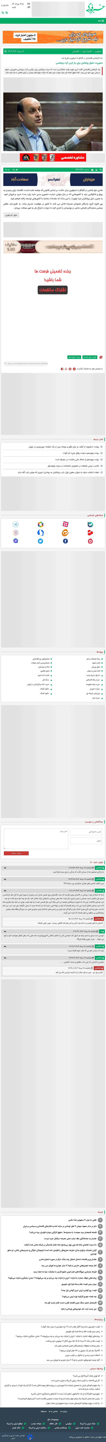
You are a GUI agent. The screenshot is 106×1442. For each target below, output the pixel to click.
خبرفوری (78, 1437)
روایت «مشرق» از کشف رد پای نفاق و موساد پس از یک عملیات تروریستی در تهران (64, 446)
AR (28, 7)
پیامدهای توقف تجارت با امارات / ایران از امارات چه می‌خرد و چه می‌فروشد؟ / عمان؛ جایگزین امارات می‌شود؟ (52, 1278)
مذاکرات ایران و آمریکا (37, 1427)
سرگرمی (69, 1423)
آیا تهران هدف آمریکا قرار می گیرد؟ (86, 1375)
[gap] (15, 544)
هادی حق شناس (90, 357)
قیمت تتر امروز (43, 675)
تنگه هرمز (16, 1427)
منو (100, 20)
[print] (96, 170)
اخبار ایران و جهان (93, 670)
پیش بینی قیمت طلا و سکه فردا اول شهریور (78, 1284)
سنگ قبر (46, 679)
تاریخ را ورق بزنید (93, 675)
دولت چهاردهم (74, 357)
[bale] (90, 527)
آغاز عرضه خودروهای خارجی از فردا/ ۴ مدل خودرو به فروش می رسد (68, 1265)
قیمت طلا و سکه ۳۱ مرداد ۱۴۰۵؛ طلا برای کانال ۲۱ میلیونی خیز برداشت (73, 1341)
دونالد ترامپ (36, 1423)
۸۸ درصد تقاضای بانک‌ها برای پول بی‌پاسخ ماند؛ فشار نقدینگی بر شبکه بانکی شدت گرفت (60, 1244)
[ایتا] (65, 535)
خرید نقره (96, 698)
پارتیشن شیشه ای (93, 693)
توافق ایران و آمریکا (15, 1423)
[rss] (6, 12)
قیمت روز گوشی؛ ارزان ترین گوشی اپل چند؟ (78, 1290)
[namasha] (90, 544)
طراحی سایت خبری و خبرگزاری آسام (13, 1437)
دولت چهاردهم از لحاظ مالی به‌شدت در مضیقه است (77, 459)
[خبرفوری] (95, 8)
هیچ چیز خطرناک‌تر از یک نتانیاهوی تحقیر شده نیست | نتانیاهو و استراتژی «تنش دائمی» (65, 1393)
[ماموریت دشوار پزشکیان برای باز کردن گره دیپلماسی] (74, 369)
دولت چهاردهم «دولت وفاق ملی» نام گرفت (81, 453)
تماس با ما (53, 1411)
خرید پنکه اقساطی (93, 679)
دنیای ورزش (96, 666)
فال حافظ (53, 1423)
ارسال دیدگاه (16, 853)
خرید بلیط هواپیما (93, 684)
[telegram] (15, 527)
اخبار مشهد (96, 662)
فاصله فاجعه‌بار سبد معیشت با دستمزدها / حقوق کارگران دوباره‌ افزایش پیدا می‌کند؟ (62, 1232)
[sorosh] (40, 535)
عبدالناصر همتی (61, 1427)
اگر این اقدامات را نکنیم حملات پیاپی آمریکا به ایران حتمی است (75, 1380)
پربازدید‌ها (99, 1319)
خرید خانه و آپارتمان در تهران (38, 684)
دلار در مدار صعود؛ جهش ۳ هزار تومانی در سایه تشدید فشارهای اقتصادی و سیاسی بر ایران (59, 1226)
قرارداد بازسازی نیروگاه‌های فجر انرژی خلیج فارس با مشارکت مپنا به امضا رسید (64, 1271)
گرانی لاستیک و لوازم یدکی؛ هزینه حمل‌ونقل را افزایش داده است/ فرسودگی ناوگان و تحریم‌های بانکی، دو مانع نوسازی (51, 1252)
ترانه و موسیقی (44, 666)
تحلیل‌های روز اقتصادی (41, 658)
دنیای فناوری (45, 670)
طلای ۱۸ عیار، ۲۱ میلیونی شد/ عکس (82, 1220)
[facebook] (62, 369)
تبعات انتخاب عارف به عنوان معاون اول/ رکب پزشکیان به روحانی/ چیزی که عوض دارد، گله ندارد (58, 472)
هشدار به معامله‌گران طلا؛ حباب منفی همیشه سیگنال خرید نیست (70, 1238)
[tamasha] (90, 535)
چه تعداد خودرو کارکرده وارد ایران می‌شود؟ (79, 1296)
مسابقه (44, 1411)
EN (28, 4)
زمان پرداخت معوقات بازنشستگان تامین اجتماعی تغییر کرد (77, 1345)
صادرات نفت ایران (82, 1427)
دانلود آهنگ (44, 688)
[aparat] (65, 527)
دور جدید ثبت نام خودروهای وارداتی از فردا (78, 1309)
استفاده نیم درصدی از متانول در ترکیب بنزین (82, 1355)
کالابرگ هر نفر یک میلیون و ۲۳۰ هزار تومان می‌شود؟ (79, 1350)
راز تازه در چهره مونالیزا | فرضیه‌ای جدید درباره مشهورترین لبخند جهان (73, 1403)
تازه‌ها (100, 1212)
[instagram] (15, 535)
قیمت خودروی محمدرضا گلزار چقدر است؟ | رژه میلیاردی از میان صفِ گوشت (70, 1326)
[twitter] (70, 369)
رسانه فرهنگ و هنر (93, 658)
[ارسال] (92, 169)
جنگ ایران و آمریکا (88, 1423)
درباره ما (64, 1411)
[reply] (5, 867)
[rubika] (40, 527)
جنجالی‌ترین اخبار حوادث (40, 662)
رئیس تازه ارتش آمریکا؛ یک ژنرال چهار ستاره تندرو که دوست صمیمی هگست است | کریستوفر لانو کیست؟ (59, 1398)
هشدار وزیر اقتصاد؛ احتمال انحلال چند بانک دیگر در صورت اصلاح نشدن (67, 1259)
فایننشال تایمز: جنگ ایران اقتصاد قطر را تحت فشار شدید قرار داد (70, 1302)
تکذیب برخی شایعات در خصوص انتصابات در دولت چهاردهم (73, 466)
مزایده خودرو (95, 688)
